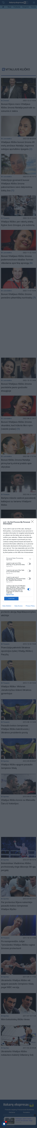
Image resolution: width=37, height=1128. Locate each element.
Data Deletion (6, 606)
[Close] (33, 522)
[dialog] (18, 564)
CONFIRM (11, 598)
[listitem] (18, 558)
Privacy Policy (30, 606)
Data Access (18, 606)
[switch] (29, 564)
